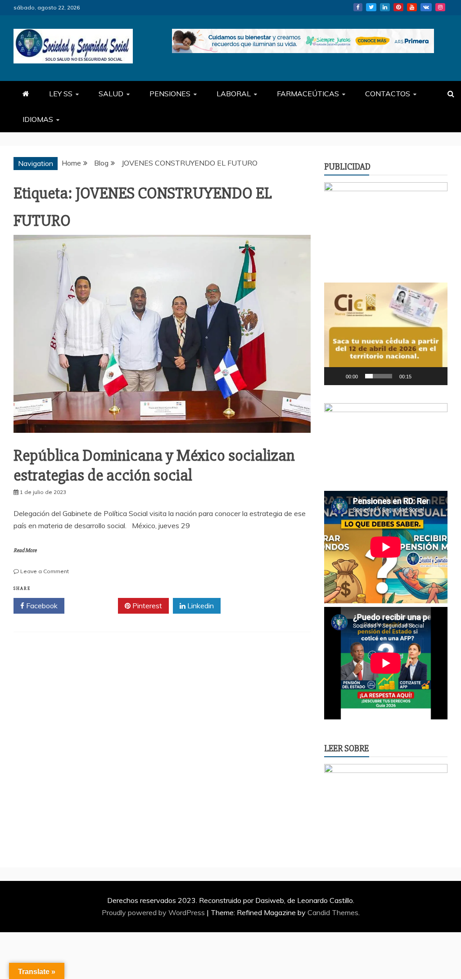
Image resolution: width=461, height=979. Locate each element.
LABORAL (234, 93)
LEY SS (60, 93)
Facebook (357, 7)
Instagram (440, 7)
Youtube (412, 7)
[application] (385, 334)
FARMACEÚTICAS (308, 93)
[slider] (378, 376)
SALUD (111, 93)
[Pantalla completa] (435, 376)
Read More (25, 550)
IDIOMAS (38, 119)
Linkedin (385, 7)
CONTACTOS (387, 93)
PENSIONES (169, 93)
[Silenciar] (421, 376)
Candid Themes (332, 912)
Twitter (371, 7)
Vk (426, 7)
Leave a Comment (44, 571)
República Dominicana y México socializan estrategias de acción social (154, 465)
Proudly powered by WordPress (154, 912)
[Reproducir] (335, 376)
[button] (386, 334)
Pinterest (398, 7)
